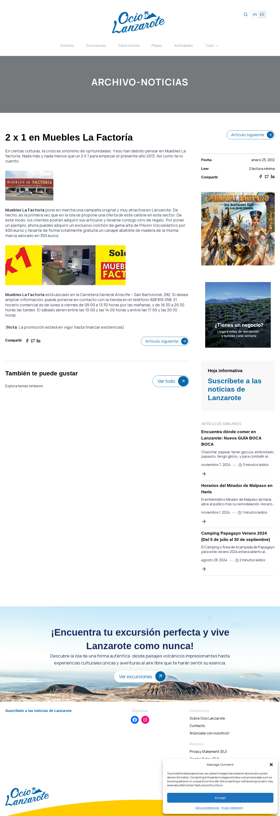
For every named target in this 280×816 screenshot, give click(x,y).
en (255, 14)
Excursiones (96, 45)
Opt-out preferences (207, 808)
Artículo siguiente (161, 341)
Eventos (67, 45)
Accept (220, 797)
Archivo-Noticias (140, 81)
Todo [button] (209, 45)
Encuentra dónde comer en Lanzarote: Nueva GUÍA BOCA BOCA (231, 437)
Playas (157, 45)
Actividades (183, 45)
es (262, 14)
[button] (271, 764)
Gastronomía (128, 45)
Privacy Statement (232, 808)
